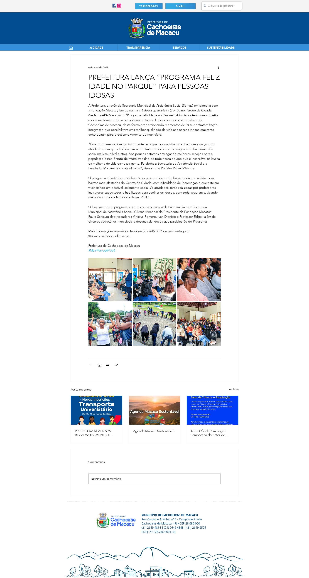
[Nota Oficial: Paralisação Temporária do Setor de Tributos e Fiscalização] (212, 410)
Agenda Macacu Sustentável (153, 431)
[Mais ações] (218, 67)
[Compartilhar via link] (116, 365)
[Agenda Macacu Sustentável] (154, 410)
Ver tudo (234, 389)
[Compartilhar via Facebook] (90, 365)
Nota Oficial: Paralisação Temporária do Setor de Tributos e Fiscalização (208, 433)
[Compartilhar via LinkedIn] (107, 365)
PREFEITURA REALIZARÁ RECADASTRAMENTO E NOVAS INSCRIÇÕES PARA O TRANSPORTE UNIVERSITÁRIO (95, 433)
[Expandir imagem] (110, 279)
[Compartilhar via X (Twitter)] (98, 365)
